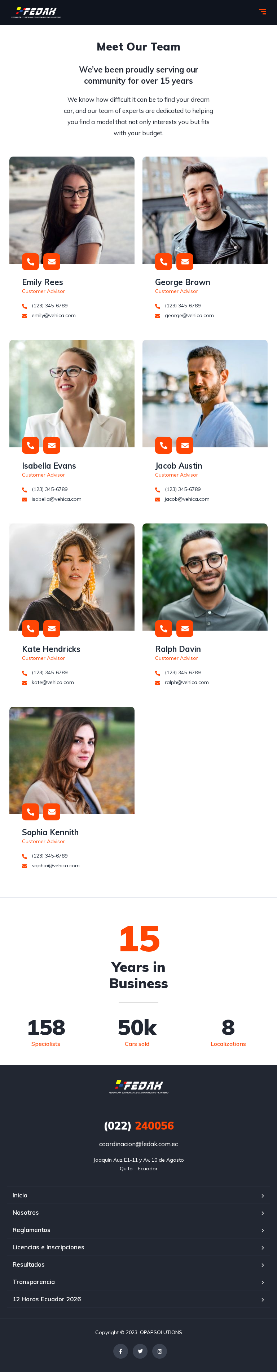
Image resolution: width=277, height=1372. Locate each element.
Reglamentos (31, 1229)
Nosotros (26, 1212)
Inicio (20, 1195)
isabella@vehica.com (56, 499)
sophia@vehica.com (55, 865)
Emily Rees (42, 282)
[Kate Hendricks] (72, 577)
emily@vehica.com (53, 315)
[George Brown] (205, 210)
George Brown (182, 282)
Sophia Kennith (50, 832)
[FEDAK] (36, 12)
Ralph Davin (178, 649)
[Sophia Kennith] (72, 760)
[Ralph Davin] (205, 577)
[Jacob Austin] (205, 393)
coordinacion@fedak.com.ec (138, 1144)
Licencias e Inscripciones (48, 1247)
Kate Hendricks (51, 649)
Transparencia (34, 1281)
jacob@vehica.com (186, 499)
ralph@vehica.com (186, 682)
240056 (139, 1125)
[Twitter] (140, 1351)
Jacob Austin (178, 466)
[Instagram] (159, 1351)
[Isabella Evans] (72, 393)
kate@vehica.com (52, 682)
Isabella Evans (49, 466)
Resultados (29, 1264)
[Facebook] (120, 1351)
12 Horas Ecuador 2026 (47, 1299)
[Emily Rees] (72, 210)
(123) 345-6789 (48, 305)
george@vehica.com (188, 315)
